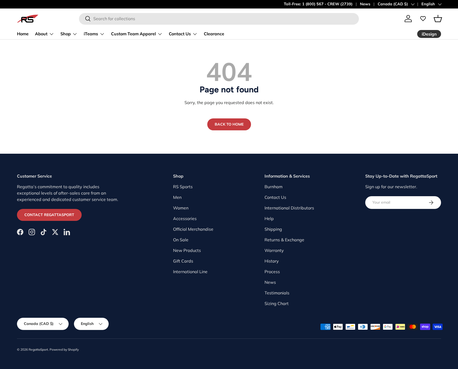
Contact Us (180, 33)
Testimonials (277, 292)
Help (269, 218)
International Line (190, 271)
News (365, 4)
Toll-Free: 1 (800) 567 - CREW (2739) (318, 4)
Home (23, 33)
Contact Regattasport (49, 214)
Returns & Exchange (284, 239)
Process (272, 271)
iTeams (91, 33)
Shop (65, 33)
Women (180, 208)
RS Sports (183, 186)
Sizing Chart (277, 303)
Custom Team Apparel (133, 33)
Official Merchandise (193, 229)
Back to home (229, 124)
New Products (187, 250)
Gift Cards (183, 261)
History (272, 261)
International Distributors (289, 208)
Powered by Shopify (64, 349)
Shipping (273, 229)
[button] (438, 18)
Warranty (274, 250)
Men (177, 197)
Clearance (214, 33)
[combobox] (219, 18)
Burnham (274, 186)
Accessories (185, 218)
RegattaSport (38, 349)
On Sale (180, 239)
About (41, 33)
